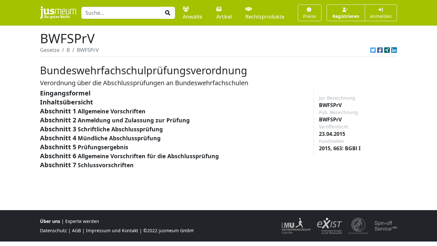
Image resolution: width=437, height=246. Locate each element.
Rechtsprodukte (264, 16)
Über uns (50, 221)
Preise (309, 16)
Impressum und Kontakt (112, 230)
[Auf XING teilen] (387, 50)
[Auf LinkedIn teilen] (394, 50)
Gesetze (50, 49)
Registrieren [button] (345, 16)
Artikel (224, 16)
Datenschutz (53, 230)
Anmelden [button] (381, 16)
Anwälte (192, 16)
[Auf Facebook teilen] (380, 50)
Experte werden (82, 221)
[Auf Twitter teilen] (373, 50)
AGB (76, 230)
